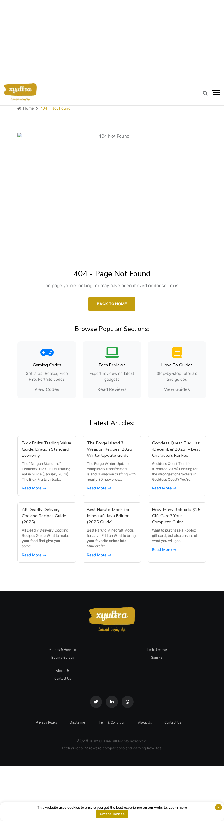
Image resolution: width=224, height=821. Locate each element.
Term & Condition (112, 722)
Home (28, 108)
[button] (216, 93)
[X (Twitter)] (96, 702)
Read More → (34, 488)
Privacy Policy (46, 722)
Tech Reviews (156, 650)
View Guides (177, 389)
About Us (62, 671)
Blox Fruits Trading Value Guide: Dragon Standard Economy (46, 449)
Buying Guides (62, 658)
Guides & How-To (62, 650)
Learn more (178, 807)
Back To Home (112, 303)
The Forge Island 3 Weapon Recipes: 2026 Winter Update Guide (109, 449)
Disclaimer (78, 722)
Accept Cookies (112, 814)
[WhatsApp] (128, 702)
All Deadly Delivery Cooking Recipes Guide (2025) (44, 516)
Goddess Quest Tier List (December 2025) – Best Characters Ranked (176, 449)
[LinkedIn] (112, 702)
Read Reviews (112, 389)
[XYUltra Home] (20, 92)
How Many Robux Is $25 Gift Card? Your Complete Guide (176, 516)
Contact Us (62, 679)
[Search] (205, 93)
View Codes (46, 389)
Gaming (157, 658)
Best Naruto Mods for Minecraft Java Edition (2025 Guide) (108, 516)
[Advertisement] (112, 41)
